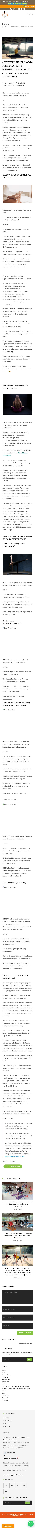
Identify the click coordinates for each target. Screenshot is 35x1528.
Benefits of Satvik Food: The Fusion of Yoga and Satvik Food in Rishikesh (17, 1204)
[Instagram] (18, 1485)
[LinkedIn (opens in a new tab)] (19, 9)
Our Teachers (6, 1379)
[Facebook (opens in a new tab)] (11, 9)
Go (29, 1359)
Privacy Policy (6, 1375)
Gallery (7, 1424)
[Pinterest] (24, 1485)
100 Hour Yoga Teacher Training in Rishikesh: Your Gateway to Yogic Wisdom (17, 1235)
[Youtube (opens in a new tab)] (24, 9)
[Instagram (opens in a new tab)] (16, 9)
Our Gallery (5, 1382)
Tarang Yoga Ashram (11, 1437)
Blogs (3, 1393)
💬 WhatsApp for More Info (13, 1475)
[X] (6, 1485)
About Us (4, 1372)
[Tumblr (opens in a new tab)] (22, 9)
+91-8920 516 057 (7, 1)
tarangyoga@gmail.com (22, 1)
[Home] (2, 27)
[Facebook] (12, 1485)
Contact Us (5, 1395)
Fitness (7, 86)
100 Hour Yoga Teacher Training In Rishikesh (15, 1386)
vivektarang (9, 83)
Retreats (4, 1391)
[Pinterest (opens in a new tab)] (14, 9)
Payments (5, 1400)
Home (4, 1370)
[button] (31, 1524)
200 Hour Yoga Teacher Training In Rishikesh (16, 1388)
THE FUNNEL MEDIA (12, 1166)
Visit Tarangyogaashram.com (17, 3)
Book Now (8, 1427)
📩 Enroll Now (9, 1453)
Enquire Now (6, 1398)
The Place (5, 1377)
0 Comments (19, 86)
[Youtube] (6, 1491)
